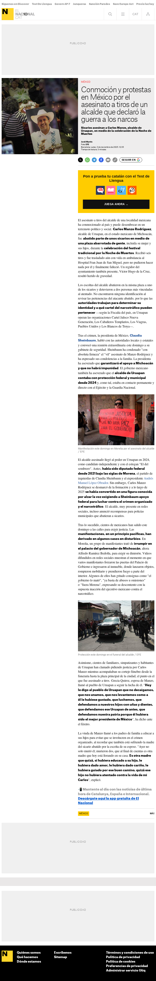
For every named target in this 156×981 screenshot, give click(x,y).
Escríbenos (63, 952)
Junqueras (79, 4)
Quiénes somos (29, 952)
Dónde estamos (29, 961)
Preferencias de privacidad (127, 966)
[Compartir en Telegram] (94, 159)
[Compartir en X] (80, 159)
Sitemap (60, 957)
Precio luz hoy (145, 4)
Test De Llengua (42, 4)
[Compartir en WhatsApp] (87, 159)
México (83, 814)
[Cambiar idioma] (135, 14)
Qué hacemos (27, 957)
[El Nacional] (8, 14)
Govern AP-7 (62, 4)
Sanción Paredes (99, 4)
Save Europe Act (123, 4)
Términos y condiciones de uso (130, 952)
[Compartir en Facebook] (101, 159)
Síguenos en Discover (15, 4)
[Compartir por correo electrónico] (108, 159)
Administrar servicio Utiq (125, 970)
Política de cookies (120, 961)
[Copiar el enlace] (115, 159)
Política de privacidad (123, 957)
